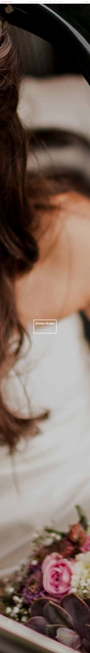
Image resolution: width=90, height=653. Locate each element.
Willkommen (31, 1)
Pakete (50, 1)
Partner (36, 1)
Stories (40, 1)
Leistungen (46, 1)
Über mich (59, 1)
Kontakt (54, 1)
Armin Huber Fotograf (7, 1)
